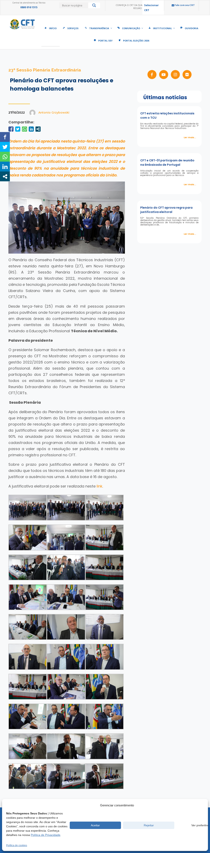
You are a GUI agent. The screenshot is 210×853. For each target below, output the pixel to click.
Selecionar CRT (151, 7)
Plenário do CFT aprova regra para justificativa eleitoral (166, 210)
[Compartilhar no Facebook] (11, 129)
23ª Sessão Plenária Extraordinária (44, 69)
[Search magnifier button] (94, 6)
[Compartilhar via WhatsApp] (24, 129)
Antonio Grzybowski (53, 112)
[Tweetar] (17, 129)
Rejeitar (149, 825)
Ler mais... (190, 137)
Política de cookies (16, 845)
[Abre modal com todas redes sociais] (38, 129)
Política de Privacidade (45, 835)
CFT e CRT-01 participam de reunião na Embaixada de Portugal (167, 162)
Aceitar (95, 825)
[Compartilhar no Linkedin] (31, 129)
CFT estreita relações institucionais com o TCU (167, 115)
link (99, 486)
